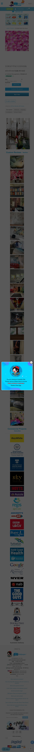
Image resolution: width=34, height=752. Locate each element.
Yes (20, 385)
